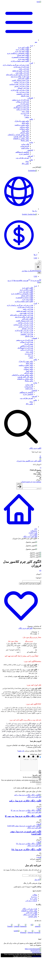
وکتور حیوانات (24, 129)
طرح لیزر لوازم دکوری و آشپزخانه (17, 74)
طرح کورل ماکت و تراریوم (20, 76)
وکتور (31, 119)
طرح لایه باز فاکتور (22, 105)
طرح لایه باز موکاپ (22, 102)
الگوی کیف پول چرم (22, 51)
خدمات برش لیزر (31, 900)
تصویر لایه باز (24, 103)
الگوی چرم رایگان (35, 448)
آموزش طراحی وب (22, 158)
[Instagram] (23, 927)
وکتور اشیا (25, 131)
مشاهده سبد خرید (35, 482)
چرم (31, 45)
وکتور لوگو (25, 123)
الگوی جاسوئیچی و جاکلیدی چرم (18, 53)
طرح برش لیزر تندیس (21, 86)
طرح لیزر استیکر (23, 88)
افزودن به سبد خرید (34, 583)
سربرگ (26, 115)
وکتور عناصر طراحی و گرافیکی (18, 134)
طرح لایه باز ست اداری (21, 67)
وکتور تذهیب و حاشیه (22, 125)
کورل (31, 63)
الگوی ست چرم (23, 59)
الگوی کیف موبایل (23, 55)
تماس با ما (33, 898)
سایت (31, 142)
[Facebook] (37, 933)
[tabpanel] (21, 687)
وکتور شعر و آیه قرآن (22, 121)
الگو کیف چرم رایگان (30, 536)
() (34, 280)
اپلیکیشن (30, 150)
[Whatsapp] (23, 933)
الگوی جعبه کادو (23, 78)
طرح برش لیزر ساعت (21, 82)
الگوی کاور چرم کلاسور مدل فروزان (29, 461)
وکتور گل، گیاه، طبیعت (21, 136)
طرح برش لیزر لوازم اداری (20, 90)
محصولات (33, 531)
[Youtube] (10, 927)
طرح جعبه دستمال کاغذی (20, 80)
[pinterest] (37, 927)
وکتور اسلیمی (32, 916)
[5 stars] (38, 757)
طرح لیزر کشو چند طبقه (20, 71)
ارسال (38, 784)
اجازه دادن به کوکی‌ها (20, 956)
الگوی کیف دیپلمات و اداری (20, 61)
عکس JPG (25, 163)
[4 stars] (33, 757)
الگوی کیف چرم (23, 47)
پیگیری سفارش (27, 271)
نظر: (39, 770)
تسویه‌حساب (25, 482)
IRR (39, 273)
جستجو (19, 483)
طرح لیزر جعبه (24, 69)
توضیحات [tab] (34, 632)
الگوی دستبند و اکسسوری (20, 57)
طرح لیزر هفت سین (22, 72)
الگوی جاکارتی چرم (22, 49)
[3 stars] (28, 757)
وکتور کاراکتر (24, 133)
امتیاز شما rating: (35, 754)
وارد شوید (21, 751)
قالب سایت (25, 144)
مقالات (34, 895)
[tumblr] (16, 933)
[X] (30, 927)
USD (35, 258)
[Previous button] (39, 262)
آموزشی (30, 156)
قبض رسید (25, 111)
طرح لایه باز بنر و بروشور (20, 100)
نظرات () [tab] (33, 634)
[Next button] (40, 262)
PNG (27, 161)
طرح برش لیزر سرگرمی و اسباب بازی (16, 65)
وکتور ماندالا (25, 140)
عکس (31, 160)
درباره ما (34, 897)
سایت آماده (25, 148)
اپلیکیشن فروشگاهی (22, 152)
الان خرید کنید (24, 583)
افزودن (38, 808)
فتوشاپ (30, 98)
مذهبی (27, 117)
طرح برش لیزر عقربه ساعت (19, 84)
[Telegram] (30, 933)
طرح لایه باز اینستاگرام (21, 107)
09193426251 (36, 271)
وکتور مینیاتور (24, 127)
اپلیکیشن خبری (24, 154)
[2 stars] (24, 757)
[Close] (40, 947)
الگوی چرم (33, 534)
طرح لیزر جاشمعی (22, 94)
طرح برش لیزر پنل (22, 92)
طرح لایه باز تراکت (22, 109)
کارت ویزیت (25, 113)
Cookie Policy (36, 956)
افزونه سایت (24, 146)
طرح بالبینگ (25, 96)
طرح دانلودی (33, 532)
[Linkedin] (16, 927)
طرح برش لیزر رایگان (29, 909)
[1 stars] (19, 757)
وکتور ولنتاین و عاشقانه (21, 138)
